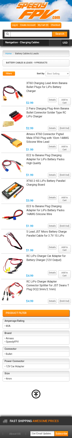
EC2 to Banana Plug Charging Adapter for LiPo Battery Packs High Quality (45, 159)
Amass (10, 338)
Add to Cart (64, 101)
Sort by (40, 73)
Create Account (27, 25)
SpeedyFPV (12, 341)
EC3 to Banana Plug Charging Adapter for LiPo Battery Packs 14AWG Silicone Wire (45, 210)
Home (8, 53)
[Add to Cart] (64, 96)
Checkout (55, 25)
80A (8, 326)
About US (15, 433)
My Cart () (43, 25)
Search (59, 33)
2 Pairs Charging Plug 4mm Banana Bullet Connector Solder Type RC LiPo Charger (47, 112)
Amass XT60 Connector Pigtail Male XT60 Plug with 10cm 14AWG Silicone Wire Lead (47, 138)
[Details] (52, 96)
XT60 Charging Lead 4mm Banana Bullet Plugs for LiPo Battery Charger (46, 87)
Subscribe (61, 433)
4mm (9, 378)
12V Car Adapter (15, 366)
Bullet (9, 354)
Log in (15, 25)
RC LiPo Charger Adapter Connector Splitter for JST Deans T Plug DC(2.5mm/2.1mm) (47, 285)
